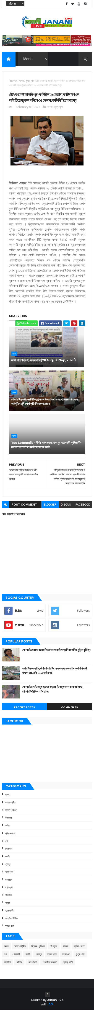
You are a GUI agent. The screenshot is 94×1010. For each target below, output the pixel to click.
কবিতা (7, 825)
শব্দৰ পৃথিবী (9, 910)
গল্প (6, 841)
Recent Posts (24, 707)
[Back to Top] (47, 994)
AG (50, 1004)
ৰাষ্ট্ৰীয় (7, 903)
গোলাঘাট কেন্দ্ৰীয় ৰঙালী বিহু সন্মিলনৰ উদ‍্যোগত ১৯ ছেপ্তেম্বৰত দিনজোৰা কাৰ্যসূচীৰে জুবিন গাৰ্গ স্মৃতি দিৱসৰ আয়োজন (44, 401)
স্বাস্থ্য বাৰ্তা (9, 926)
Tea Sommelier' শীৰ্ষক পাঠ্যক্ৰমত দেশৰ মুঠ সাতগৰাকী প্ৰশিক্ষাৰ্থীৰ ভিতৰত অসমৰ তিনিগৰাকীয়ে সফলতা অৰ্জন (46, 445)
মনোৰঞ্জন (8, 880)
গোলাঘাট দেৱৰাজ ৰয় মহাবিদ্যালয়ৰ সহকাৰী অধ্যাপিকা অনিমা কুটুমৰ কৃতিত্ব (56, 650)
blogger (50, 504)
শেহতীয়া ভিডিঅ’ (11, 918)
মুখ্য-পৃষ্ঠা (30, 81)
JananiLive (55, 1000)
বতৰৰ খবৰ (9, 872)
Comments (69, 707)
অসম (21, 81)
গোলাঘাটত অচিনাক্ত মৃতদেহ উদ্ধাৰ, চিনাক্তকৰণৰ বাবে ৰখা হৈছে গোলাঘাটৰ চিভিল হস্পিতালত (52, 689)
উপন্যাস (8, 818)
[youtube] (78, 4)
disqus (66, 504)
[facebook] (66, 4)
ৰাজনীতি (8, 895)
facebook (83, 504)
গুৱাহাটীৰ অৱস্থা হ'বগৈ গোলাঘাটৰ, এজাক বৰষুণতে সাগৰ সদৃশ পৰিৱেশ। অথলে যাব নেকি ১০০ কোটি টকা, (54, 670)
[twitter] (72, 4)
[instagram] (85, 4)
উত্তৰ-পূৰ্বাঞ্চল (11, 810)
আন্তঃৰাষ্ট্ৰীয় (10, 802)
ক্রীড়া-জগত (10, 833)
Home (13, 81)
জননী (7, 856)
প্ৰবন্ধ (7, 864)
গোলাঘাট (8, 848)
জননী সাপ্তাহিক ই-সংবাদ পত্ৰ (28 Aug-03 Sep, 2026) (43, 360)
